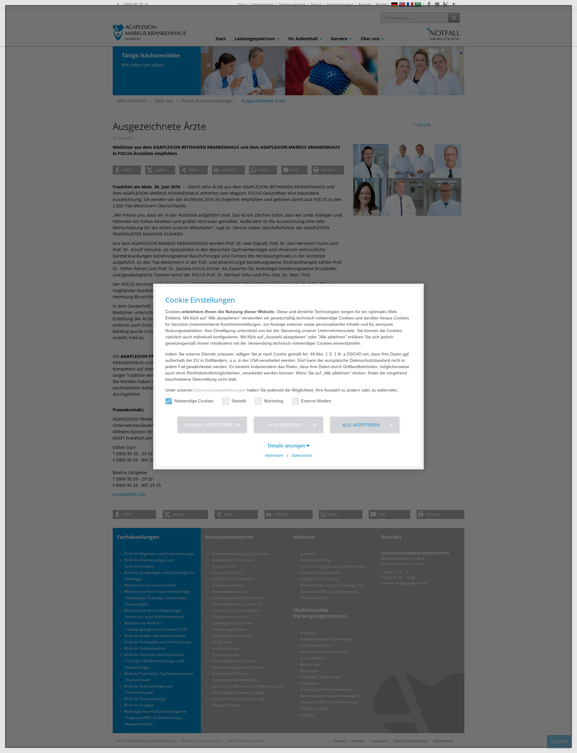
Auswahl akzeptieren (209, 425)
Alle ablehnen (285, 425)
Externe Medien (316, 400)
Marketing (273, 400)
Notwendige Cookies (193, 400)
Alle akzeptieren (361, 425)
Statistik (238, 400)
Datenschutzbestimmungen (220, 390)
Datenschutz (302, 455)
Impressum (274, 455)
